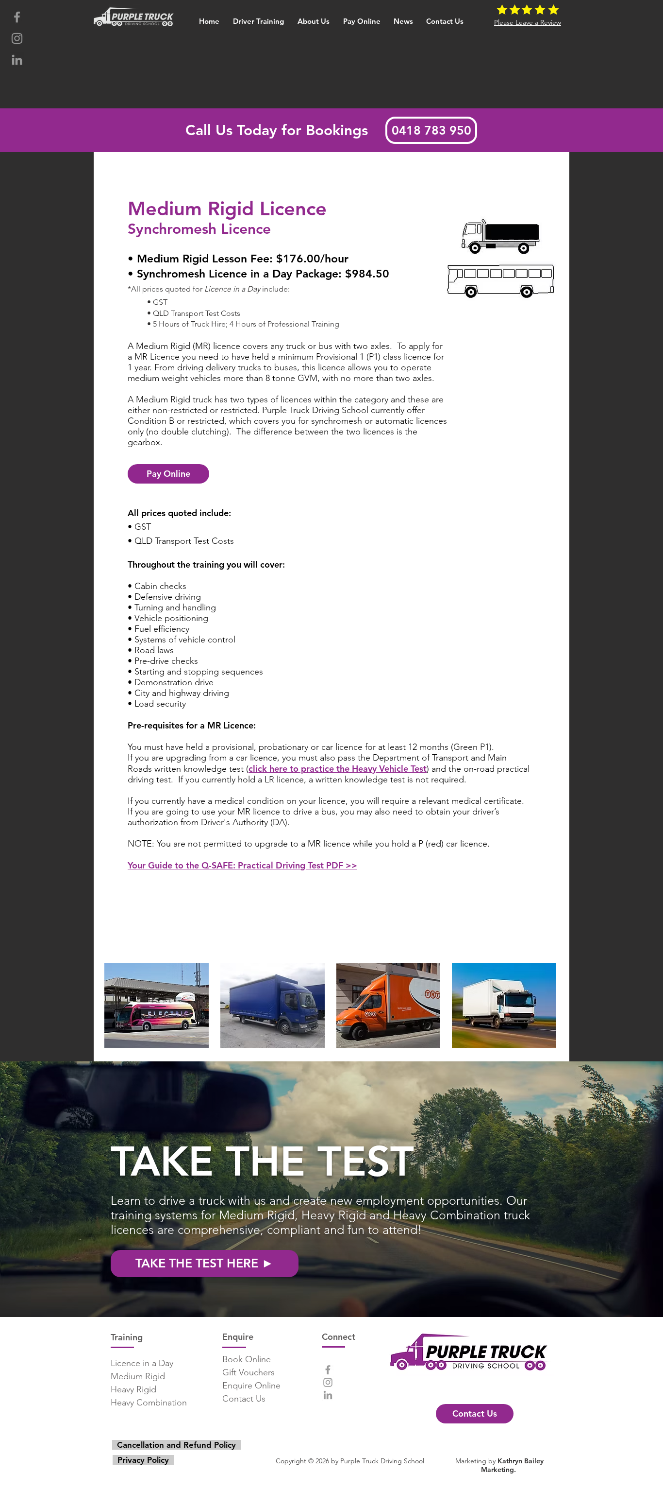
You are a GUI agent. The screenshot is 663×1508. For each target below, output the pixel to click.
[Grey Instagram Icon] (17, 38)
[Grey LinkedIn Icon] (17, 59)
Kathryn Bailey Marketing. (512, 1465)
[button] (259, 16)
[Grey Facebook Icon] (17, 17)
